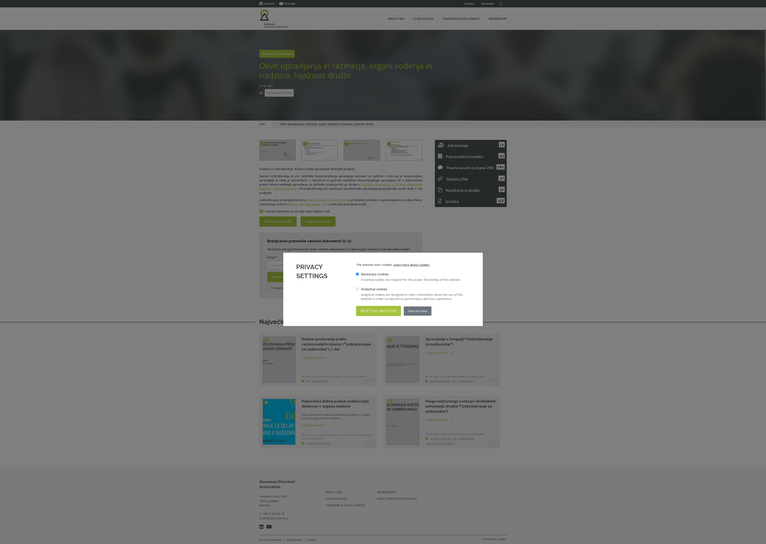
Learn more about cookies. (411, 265)
